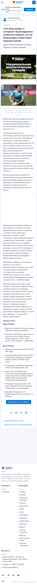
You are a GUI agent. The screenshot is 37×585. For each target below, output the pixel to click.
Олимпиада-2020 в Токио (13, 421)
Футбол (23, 492)
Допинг (22, 527)
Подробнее (29, 9)
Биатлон (23, 524)
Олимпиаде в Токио (20, 121)
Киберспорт (24, 521)
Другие (22, 535)
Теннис (23, 503)
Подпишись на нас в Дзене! (18, 402)
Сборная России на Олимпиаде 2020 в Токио (18, 425)
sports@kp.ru (13, 567)
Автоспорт (24, 515)
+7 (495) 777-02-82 (17, 564)
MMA (22, 509)
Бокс (22, 512)
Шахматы (23, 518)
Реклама (6, 492)
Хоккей (22, 495)
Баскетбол (24, 506)
